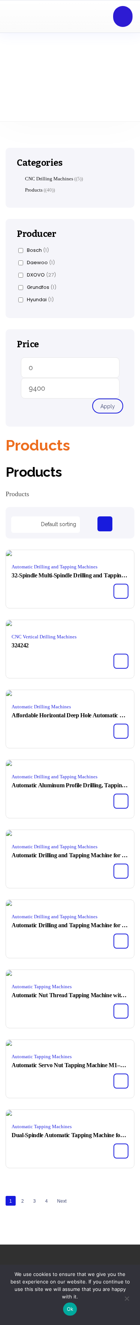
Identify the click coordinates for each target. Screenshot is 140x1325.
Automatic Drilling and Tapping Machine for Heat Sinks (70, 855)
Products (34, 190)
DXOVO (41, 275)
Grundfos (41, 287)
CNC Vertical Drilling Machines (44, 636)
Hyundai (40, 299)
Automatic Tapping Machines (42, 986)
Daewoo (41, 262)
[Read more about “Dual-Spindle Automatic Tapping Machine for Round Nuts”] (120, 1151)
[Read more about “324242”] (120, 661)
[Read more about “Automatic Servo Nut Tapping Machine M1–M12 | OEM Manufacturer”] (120, 1081)
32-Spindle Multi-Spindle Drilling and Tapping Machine (70, 575)
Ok (70, 1309)
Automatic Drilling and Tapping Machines (54, 567)
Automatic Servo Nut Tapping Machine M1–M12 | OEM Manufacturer (70, 1065)
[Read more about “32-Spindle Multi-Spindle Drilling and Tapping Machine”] (120, 591)
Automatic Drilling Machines (41, 706)
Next (61, 1201)
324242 (20, 645)
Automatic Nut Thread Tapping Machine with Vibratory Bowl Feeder (70, 995)
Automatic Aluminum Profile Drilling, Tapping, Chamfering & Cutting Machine (70, 785)
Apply (107, 406)
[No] (126, 1300)
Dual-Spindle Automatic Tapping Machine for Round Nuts (70, 1135)
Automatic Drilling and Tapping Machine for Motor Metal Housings (70, 925)
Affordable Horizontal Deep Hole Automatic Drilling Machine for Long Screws (70, 715)
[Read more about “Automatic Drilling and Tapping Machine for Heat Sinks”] (120, 871)
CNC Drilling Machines (49, 178)
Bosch (38, 250)
